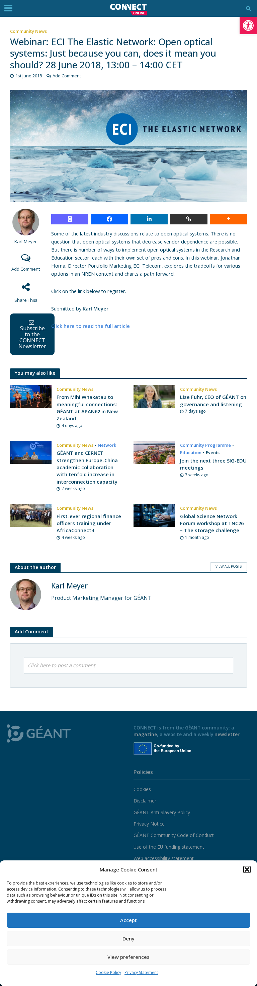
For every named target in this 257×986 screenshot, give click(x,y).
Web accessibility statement (164, 858)
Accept (128, 920)
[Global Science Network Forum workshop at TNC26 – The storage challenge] (154, 514)
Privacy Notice (149, 824)
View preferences (128, 957)
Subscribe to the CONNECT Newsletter (32, 337)
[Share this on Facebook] (109, 219)
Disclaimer (145, 800)
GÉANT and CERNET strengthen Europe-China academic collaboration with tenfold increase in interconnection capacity (87, 467)
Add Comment (67, 76)
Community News (28, 31)
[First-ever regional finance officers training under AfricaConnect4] (31, 514)
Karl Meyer (25, 241)
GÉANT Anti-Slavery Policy (162, 812)
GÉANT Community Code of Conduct (174, 835)
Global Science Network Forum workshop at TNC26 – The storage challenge (212, 523)
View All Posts (229, 566)
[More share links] (228, 219)
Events (213, 452)
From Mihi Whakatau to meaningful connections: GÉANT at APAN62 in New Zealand (87, 408)
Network (107, 445)
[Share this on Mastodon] (69, 219)
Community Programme (205, 445)
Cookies (142, 789)
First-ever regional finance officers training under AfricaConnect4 (89, 523)
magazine (145, 734)
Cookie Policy (108, 972)
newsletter (227, 734)
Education (190, 452)
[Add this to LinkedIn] (149, 219)
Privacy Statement (141, 972)
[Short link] (188, 219)
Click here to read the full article (90, 326)
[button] (248, 25)
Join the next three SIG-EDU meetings (213, 464)
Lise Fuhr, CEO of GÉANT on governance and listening (213, 400)
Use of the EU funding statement (169, 847)
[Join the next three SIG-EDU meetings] (154, 451)
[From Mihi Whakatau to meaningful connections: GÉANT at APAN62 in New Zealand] (31, 396)
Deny (128, 938)
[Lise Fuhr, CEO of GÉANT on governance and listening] (154, 396)
